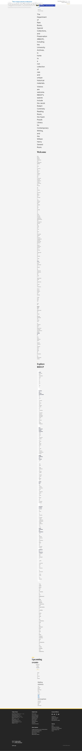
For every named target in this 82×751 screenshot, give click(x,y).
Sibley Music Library (35, 734)
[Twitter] (54, 714)
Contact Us (54, 716)
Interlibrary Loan (35, 717)
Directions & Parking (55, 727)
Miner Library (34, 733)
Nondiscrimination (35, 723)
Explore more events (37, 666)
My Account (66, 5)
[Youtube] (58, 714)
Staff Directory (34, 718)
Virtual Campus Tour (55, 729)
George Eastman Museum (37, 730)
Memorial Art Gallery (36, 731)
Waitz (53, 725)
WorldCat (33, 722)
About (40, 372)
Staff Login (14, 745)
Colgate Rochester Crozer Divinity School (39, 729)
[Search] (54, 5)
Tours (53, 730)
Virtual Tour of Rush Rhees (57, 728)
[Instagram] (56, 714)
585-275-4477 (39, 696)
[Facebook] (52, 714)
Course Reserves (35, 715)
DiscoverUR (34, 720)
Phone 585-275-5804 (56, 720)
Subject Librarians (55, 717)
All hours (68, 3)
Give (69, 5)
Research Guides (35, 716)
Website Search (35, 721)
